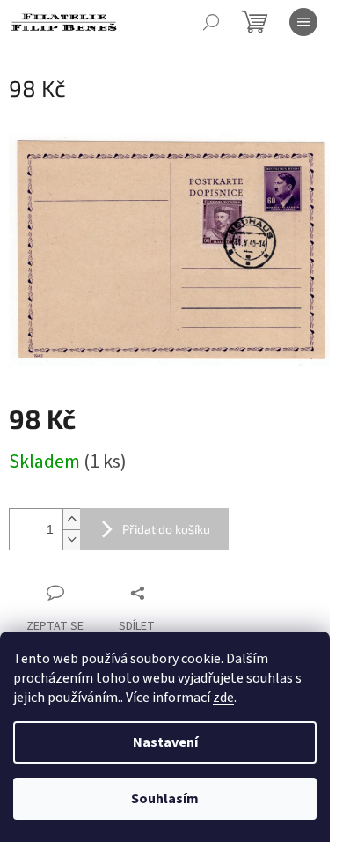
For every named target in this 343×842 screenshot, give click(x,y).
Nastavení (165, 742)
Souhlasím (165, 799)
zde (223, 697)
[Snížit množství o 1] (71, 539)
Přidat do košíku (166, 528)
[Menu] (303, 22)
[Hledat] (211, 22)
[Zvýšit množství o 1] (71, 519)
